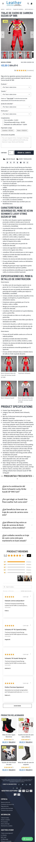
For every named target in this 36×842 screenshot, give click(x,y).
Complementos (5, 118)
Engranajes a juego (6, 128)
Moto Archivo (29, 9)
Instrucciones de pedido (8, 135)
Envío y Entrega (5, 825)
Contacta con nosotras (7, 806)
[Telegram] (20, 162)
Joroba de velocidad (6, 104)
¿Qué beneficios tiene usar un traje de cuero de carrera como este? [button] (15, 512)
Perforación (4, 111)
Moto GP (8, 9)
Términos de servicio (7, 812)
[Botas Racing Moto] (9, 727)
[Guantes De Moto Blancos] (26, 727)
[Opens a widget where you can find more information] (27, 839)
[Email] (24, 162)
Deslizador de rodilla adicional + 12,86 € (15, 125)
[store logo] (14, 3)
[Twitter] (10, 162)
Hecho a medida (5, 821)
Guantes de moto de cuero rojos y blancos (26, 738)
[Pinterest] (14, 162)
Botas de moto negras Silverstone (9, 738)
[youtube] (30, 786)
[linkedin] (26, 786)
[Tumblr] (17, 162)
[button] (4, 55)
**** (10, 98)
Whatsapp (5, 841)
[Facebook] (7, 162)
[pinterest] (17, 790)
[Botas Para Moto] (26, 755)
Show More (9, 607)
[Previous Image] (2, 34)
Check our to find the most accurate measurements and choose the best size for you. (14, 100)
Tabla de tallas (5, 819)
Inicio (2, 9)
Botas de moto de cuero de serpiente (26, 765)
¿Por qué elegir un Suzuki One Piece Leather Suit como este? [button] (14, 501)
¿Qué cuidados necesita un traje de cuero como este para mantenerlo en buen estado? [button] (15, 538)
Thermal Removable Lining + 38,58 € (14, 122)
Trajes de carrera (18, 9)
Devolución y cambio (6, 827)
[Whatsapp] (27, 162)
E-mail (4, 839)
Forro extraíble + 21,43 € (11, 120)
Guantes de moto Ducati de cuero (9, 765)
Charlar (4, 837)
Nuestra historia (5, 804)
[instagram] (13, 790)
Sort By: (22, 591)
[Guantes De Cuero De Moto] (9, 755)
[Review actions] (29, 596)
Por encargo (4, 823)
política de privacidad (7, 810)
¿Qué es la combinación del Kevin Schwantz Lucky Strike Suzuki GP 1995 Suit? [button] (14, 489)
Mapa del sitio (5, 808)
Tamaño (3, 91)
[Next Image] (32, 34)
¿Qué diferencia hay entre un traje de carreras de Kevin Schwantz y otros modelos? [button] (14, 525)
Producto (3, 84)
